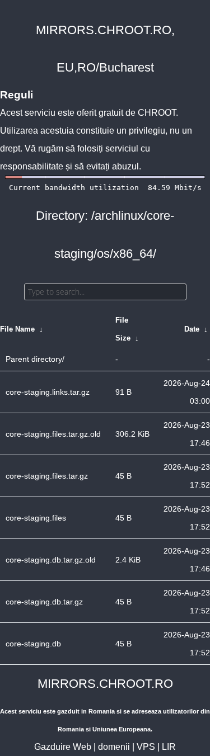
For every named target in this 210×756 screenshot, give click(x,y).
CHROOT (157, 112)
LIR (169, 747)
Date (191, 329)
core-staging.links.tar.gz (48, 392)
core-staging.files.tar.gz (47, 475)
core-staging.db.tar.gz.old (51, 559)
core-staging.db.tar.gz (44, 601)
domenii (114, 747)
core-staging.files (36, 517)
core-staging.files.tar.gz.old (53, 433)
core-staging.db (33, 643)
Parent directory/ (35, 359)
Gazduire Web (62, 747)
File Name (17, 329)
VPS (146, 747)
